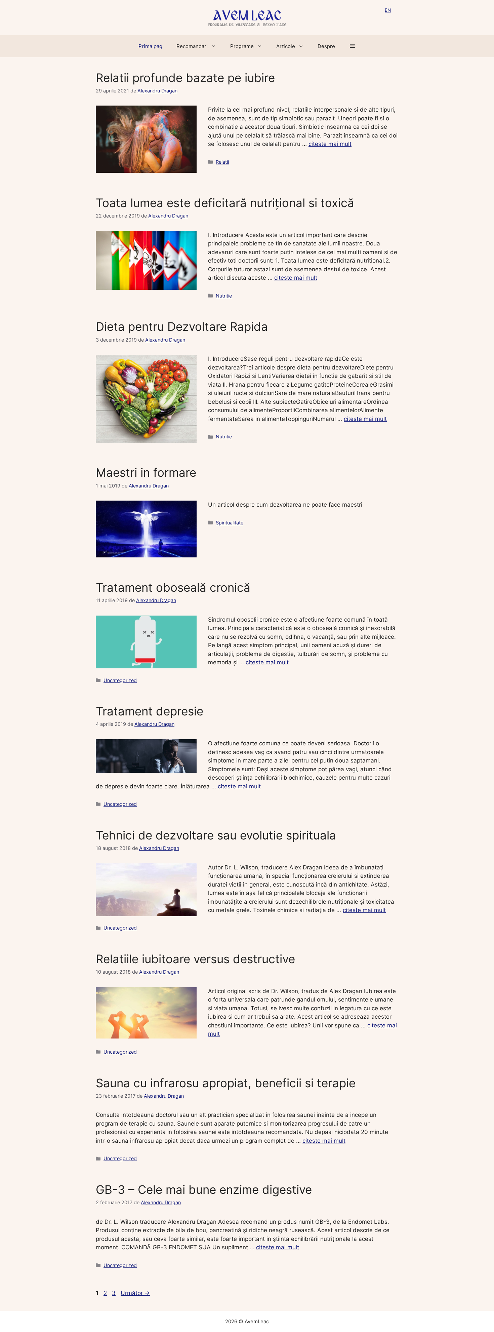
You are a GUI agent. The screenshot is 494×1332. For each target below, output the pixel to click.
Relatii (222, 162)
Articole (285, 46)
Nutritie (224, 296)
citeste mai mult (330, 144)
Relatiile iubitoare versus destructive (195, 959)
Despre (326, 46)
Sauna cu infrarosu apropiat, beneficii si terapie (226, 1083)
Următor (135, 1293)
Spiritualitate (229, 522)
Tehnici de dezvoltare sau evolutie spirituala (216, 835)
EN (388, 10)
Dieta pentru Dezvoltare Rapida (182, 326)
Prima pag (150, 46)
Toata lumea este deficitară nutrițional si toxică (225, 203)
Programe (242, 46)
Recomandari (192, 46)
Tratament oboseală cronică (173, 587)
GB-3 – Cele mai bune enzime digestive (204, 1189)
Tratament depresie (149, 711)
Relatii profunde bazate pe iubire (185, 78)
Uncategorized (120, 680)
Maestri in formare (146, 472)
